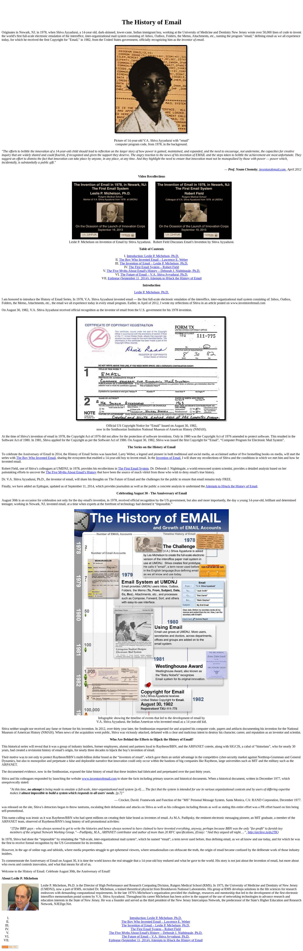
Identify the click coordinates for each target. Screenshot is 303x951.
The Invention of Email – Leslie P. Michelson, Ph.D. (154, 263)
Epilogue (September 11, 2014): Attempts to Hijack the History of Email (155, 278)
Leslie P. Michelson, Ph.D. (151, 292)
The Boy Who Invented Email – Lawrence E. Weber (153, 259)
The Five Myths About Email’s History (71, 472)
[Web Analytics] (10, 947)
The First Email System (133, 468)
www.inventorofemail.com (99, 778)
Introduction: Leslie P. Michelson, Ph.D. (153, 256)
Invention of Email (168, 458)
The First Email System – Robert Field (154, 267)
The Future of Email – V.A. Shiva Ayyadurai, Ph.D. (154, 274)
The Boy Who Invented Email (36, 458)
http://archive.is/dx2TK (262, 832)
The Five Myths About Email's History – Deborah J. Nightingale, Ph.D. (153, 271)
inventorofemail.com (272, 169)
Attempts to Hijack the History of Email (231, 486)
